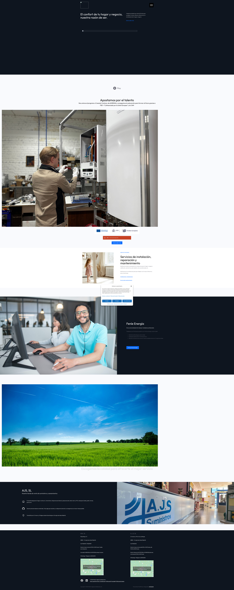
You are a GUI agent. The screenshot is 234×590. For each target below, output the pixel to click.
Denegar (117, 300)
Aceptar (106, 300)
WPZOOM (151, 586)
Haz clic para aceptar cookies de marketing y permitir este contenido (92, 567)
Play (119, 88)
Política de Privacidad (110, 581)
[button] (131, 286)
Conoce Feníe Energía (132, 347)
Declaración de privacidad (118, 303)
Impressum (125, 303)
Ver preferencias (127, 300)
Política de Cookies (120, 581)
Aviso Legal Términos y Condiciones (97, 581)
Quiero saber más (130, 20)
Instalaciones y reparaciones (126, 276)
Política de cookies (110, 303)
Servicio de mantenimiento (126, 280)
